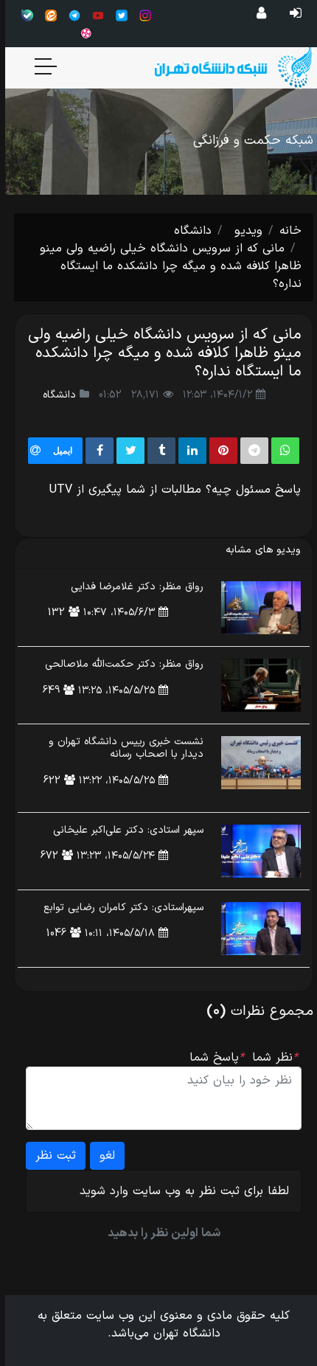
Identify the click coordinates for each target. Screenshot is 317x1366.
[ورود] (290, 13)
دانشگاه (54, 395)
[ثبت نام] (256, 13)
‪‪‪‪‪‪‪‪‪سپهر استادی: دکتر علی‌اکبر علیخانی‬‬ (123, 830)
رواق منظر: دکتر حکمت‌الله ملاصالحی (119, 664)
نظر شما (270, 1058)
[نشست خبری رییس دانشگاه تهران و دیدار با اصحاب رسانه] (256, 762)
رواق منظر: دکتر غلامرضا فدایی (132, 586)
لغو (102, 1156)
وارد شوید (98, 1191)
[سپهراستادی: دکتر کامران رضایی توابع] (256, 928)
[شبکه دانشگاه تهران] (216, 66)
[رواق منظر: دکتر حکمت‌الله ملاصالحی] (256, 684)
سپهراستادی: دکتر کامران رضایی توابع (118, 907)
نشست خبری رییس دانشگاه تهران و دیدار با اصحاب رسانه (120, 748)
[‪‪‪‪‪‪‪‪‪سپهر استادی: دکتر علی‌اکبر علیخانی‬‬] (256, 850)
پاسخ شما (211, 1058)
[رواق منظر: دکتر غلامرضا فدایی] (256, 607)
